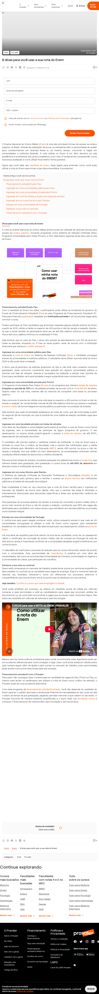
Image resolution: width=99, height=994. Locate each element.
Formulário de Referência (57, 956)
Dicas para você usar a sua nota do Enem (23, 180)
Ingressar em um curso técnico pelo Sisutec (28, 200)
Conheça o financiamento (33, 937)
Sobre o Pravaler (11, 936)
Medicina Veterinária (5, 907)
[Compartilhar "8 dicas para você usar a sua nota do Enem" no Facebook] (11, 67)
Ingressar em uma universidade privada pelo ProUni (31, 192)
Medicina (4, 885)
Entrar (82, 5)
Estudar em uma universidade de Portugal (26, 204)
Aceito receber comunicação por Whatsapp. (27, 124)
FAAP (41, 909)
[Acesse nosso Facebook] (75, 941)
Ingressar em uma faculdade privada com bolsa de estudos (35, 196)
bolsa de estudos (73, 433)
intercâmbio (57, 553)
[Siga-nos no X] (81, 941)
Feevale (42, 904)
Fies (42, 313)
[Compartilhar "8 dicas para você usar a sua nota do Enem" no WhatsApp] (3, 67)
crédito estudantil (36, 346)
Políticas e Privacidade (60, 949)
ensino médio (10, 406)
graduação (28, 316)
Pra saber (27, 857)
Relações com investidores (10, 963)
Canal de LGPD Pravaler (61, 967)
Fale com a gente (11, 951)
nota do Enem (22, 355)
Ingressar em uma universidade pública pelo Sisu (30, 188)
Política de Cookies (59, 944)
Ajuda (70, 6)
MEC (52, 448)
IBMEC (42, 888)
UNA (22, 909)
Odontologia (6, 900)
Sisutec (86, 475)
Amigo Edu (86, 460)
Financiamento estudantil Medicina (36, 949)
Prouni (44, 385)
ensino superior (21, 233)
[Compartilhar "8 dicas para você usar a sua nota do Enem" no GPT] (24, 67)
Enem (43, 144)
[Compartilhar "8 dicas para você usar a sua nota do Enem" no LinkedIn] (20, 67)
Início (6, 848)
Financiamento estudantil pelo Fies (23, 184)
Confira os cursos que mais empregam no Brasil (40, 583)
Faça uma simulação (36, 943)
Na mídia (8, 941)
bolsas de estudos (88, 385)
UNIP (22, 899)
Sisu (70, 355)
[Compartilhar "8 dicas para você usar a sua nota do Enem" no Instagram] (7, 67)
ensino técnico (72, 478)
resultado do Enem (39, 165)
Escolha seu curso (35, 956)
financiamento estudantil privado (43, 689)
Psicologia (5, 895)
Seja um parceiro (11, 946)
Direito (3, 890)
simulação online (86, 698)
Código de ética (11, 970)
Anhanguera (26, 888)
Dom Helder (45, 899)
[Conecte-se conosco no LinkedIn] (93, 941)
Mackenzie (44, 894)
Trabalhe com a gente (13, 957)
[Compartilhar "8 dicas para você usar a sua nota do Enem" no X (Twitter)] (16, 67)
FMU (22, 904)
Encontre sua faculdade (37, 961)
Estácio (23, 894)
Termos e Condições (59, 939)
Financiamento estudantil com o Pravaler (26, 213)
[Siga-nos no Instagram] (87, 941)
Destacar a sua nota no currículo (22, 209)
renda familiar (80, 388)
